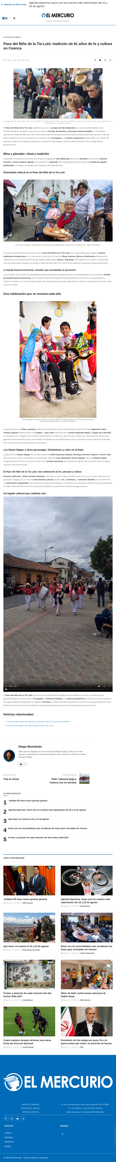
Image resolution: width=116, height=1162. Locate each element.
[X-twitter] (23, 1115)
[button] (3, 15)
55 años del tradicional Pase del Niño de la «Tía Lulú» (30, 722)
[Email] (100, 56)
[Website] (25, 760)
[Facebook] (95, 56)
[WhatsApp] (110, 56)
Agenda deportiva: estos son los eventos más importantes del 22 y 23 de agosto (47, 806)
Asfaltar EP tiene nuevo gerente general (27, 797)
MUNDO (8, 1143)
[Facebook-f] (5, 1115)
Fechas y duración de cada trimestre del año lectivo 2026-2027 (38, 834)
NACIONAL (9, 1134)
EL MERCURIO (9, 1154)
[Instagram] (11, 1115)
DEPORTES (9, 1138)
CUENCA (8, 1130)
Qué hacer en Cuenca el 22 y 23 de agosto (54, 2)
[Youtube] (17, 1115)
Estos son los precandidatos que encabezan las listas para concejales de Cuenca (47, 825)
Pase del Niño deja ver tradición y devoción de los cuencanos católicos (38, 718)
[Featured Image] (29, 877)
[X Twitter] (105, 56)
